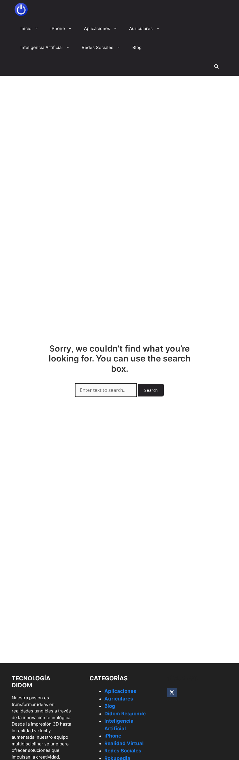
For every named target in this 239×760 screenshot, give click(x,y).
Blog (137, 47)
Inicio (25, 28)
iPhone (57, 28)
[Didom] (21, 9)
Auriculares (141, 28)
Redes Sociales (97, 47)
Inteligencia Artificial (41, 47)
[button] (216, 66)
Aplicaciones (97, 28)
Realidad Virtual (124, 743)
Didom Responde (125, 714)
